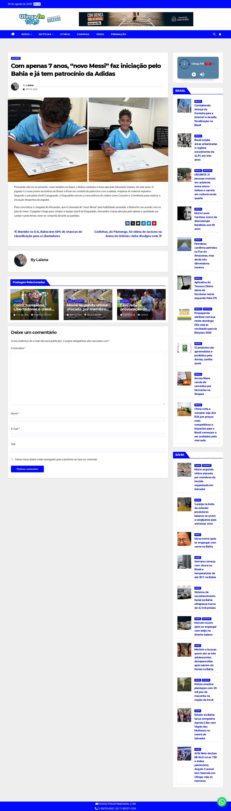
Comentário (18, 348)
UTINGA (65, 34)
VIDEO (100, 34)
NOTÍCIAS (45, 34)
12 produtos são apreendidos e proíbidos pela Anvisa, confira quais (204, 355)
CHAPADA (83, 34)
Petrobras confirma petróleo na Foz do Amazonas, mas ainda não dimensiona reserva (205, 255)
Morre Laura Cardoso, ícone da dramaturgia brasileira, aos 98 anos (205, 221)
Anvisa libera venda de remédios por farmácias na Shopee (202, 386)
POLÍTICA (207, 309)
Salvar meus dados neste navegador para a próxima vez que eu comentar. (56, 459)
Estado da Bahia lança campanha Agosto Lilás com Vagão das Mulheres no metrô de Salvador (205, 726)
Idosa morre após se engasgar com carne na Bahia (205, 542)
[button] (214, 34)
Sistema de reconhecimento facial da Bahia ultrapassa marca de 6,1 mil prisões (205, 600)
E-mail (15, 428)
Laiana (30, 85)
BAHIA (70, 301)
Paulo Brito (94, 315)
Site (13, 444)
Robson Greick (43, 315)
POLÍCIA (206, 680)
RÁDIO (26, 34)
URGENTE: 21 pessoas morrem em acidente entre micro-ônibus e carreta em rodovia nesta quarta (205, 186)
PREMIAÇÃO (118, 34)
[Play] (193, 74)
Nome (15, 413)
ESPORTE (16, 58)
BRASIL (198, 101)
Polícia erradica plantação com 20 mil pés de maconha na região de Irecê (205, 692)
